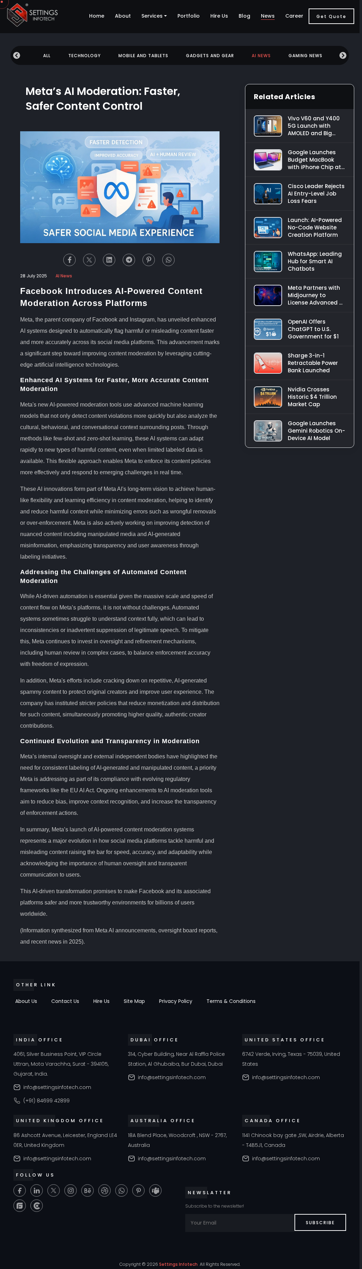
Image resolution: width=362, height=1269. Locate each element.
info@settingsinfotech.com (57, 1087)
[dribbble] (104, 1190)
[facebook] (69, 260)
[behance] (87, 1190)
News (268, 15)
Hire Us (219, 15)
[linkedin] (109, 260)
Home (96, 15)
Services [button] (152, 15)
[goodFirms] (19, 1205)
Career (294, 15)
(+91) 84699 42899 (46, 1100)
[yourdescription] (36, 1205)
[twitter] (89, 260)
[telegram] (129, 260)
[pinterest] (148, 260)
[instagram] (70, 1190)
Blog (244, 15)
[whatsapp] (168, 260)
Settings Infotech (178, 1264)
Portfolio (188, 15)
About (123, 15)
